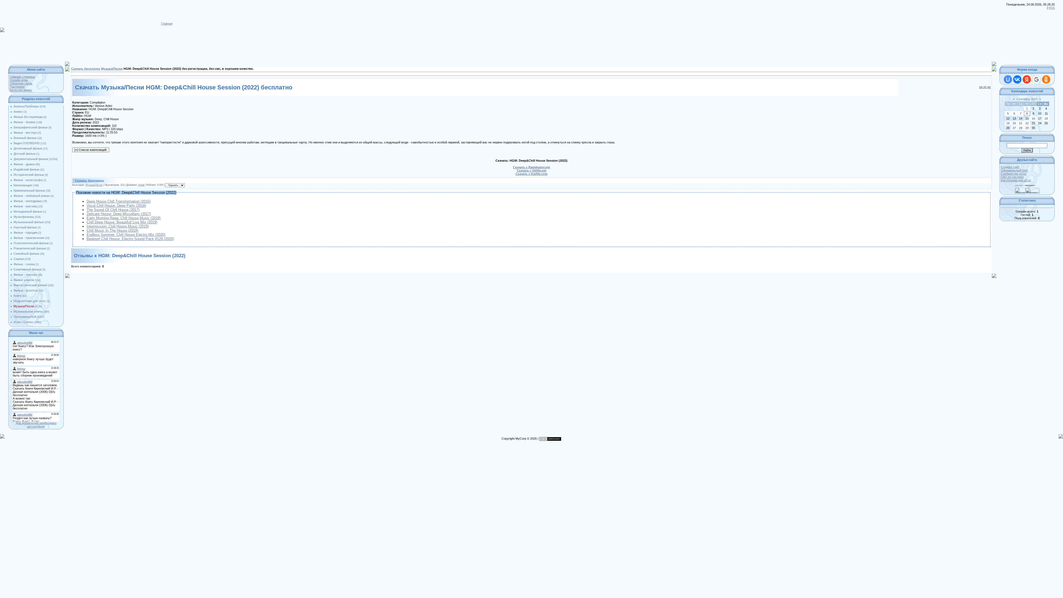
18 (1046, 118)
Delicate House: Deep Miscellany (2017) (119, 214)
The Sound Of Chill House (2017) (113, 210)
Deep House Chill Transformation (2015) (119, 201)
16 (1033, 118)
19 (1008, 123)
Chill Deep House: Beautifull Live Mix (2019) (122, 222)
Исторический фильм (29, 174)
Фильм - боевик (24, 122)
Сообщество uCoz (1013, 173)
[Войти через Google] (1036, 79)
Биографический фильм (31, 127)
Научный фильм (25, 227)
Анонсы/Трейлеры (26, 106)
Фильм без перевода (28, 116)
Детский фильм (24, 153)
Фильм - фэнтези (26, 290)
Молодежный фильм (28, 211)
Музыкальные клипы (28, 311)
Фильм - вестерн (25, 132)
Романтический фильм (30, 248)
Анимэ (18, 111)
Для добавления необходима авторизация (36, 424)
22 (1027, 123)
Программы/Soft (25, 316)
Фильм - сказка (24, 264)
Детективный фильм (28, 148)
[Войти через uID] (1008, 79)
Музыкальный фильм (29, 222)
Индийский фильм (26, 169)
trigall (141, 185)
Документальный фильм (31, 159)
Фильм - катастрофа (28, 180)
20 (1014, 123)
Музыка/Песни (24, 306)
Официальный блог (1014, 170)
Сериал (19, 259)
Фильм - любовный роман (32, 195)
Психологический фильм (31, 243)
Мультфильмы (24, 216)
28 (1020, 128)
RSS (1052, 7)
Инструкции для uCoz (1016, 180)
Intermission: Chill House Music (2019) (118, 226)
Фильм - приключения (29, 237)
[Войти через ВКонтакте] (1017, 79)
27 (1014, 128)
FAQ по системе (1012, 177)
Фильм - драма (24, 164)
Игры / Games (23, 322)
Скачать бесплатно (85, 68)
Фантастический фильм (30, 285)
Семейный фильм (26, 253)
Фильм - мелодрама (28, 201)
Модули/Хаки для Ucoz (30, 301)
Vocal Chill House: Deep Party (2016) (116, 205)
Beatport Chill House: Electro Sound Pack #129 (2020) (130, 239)
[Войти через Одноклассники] (1046, 79)
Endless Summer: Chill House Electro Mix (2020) (126, 235)
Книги (17, 295)
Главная (166, 23)
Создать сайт (1010, 167)
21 (1020, 123)
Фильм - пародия (25, 232)
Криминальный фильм (29, 190)
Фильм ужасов (24, 280)
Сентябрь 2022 (1027, 99)
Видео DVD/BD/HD (27, 143)
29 (1027, 128)
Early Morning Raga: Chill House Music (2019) (124, 218)
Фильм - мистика (25, 206)
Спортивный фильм (28, 269)
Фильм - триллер (25, 274)
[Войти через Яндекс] (1027, 79)
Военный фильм (25, 138)
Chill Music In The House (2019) (112, 230)
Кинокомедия (23, 185)
